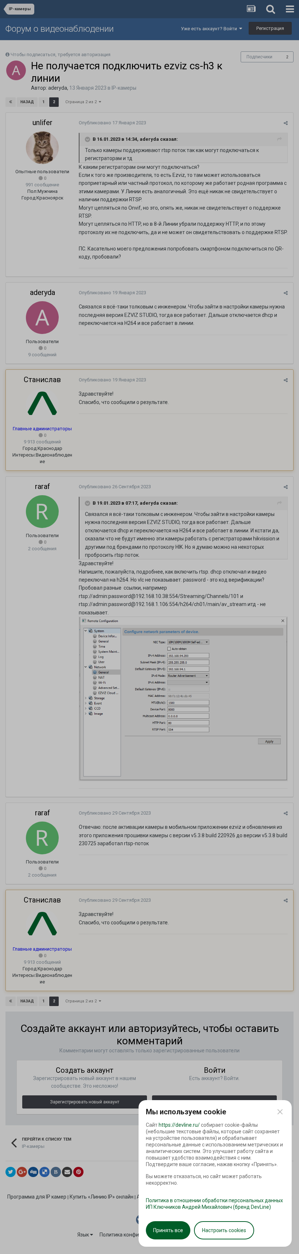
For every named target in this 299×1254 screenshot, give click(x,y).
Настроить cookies (224, 1230)
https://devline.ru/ (179, 1125)
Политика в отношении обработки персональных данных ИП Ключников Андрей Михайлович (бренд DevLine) (214, 1203)
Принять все (168, 1230)
